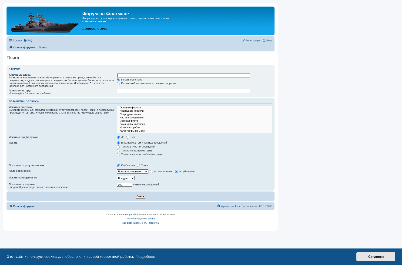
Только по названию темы (136, 150)
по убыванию (187, 171)
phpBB (133, 214)
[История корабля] (194, 127)
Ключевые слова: (20, 74)
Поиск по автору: (20, 90)
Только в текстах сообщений (138, 146)
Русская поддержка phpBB (140, 218)
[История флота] (194, 121)
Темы (144, 165)
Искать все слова (131, 79)
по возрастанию (163, 171)
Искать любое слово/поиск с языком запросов (148, 83)
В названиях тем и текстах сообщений (144, 142)
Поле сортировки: (20, 170)
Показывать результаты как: (27, 165)
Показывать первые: (22, 184)
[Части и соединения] (194, 117)
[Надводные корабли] (194, 111)
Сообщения (128, 165)
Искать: (14, 142)
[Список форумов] (45, 20)
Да (122, 137)
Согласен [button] (376, 256)
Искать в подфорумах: (23, 137)
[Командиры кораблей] (194, 124)
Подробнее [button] (145, 256)
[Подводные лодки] (194, 114)
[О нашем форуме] (194, 107)
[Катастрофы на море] (194, 131)
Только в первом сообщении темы (141, 154)
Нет (132, 137)
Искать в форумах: (21, 107)
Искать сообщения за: (23, 177)
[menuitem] (28, 40)
